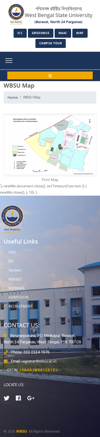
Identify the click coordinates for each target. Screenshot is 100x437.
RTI (11, 261)
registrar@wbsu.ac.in (39, 361)
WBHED (15, 279)
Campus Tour (50, 43)
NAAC (62, 33)
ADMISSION (18, 297)
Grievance (41, 33)
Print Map (50, 179)
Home (13, 97)
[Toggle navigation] (9, 61)
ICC (20, 33)
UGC (12, 252)
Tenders (14, 270)
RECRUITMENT (20, 306)
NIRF (80, 33)
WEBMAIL (16, 288)
